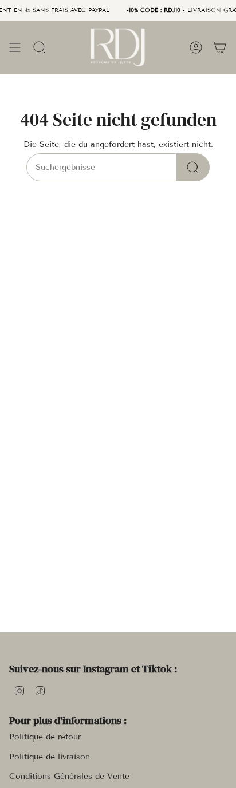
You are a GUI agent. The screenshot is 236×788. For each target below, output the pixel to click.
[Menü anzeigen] (14, 47)
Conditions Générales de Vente (69, 776)
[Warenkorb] (220, 47)
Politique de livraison (49, 757)
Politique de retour (45, 737)
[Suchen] (193, 167)
